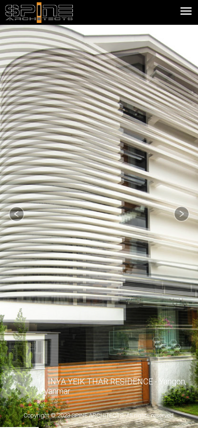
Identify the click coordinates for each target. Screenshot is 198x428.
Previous (16, 214)
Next (181, 214)
